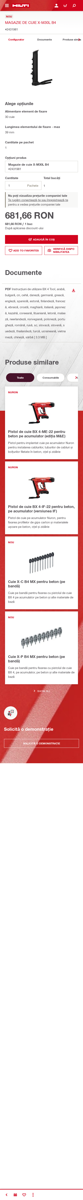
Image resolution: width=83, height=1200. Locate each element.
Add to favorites (26, 250)
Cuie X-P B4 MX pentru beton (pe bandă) (36, 658)
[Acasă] (20, 5)
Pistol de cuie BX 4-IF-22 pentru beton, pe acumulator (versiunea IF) (41, 508)
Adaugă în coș (44, 239)
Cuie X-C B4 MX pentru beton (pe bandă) (36, 583)
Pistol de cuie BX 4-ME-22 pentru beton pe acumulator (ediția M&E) (36, 433)
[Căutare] (74, 5)
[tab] (16, 39)
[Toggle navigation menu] (6, 5)
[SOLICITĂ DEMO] (15, 1194)
